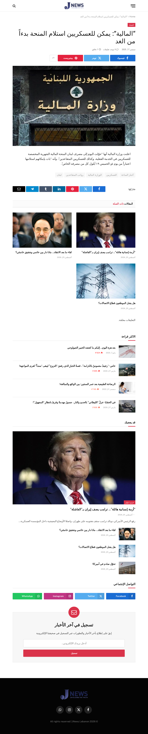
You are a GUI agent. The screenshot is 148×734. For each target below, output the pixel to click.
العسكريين (111, 175)
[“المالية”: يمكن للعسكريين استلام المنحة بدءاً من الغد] (74, 106)
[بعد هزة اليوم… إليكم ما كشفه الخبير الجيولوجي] (127, 351)
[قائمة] (133, 6)
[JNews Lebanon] (74, 6)
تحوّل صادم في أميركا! (104, 563)
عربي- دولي (129, 502)
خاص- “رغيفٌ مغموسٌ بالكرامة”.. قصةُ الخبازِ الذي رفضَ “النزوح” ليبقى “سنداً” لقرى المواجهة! (67, 365)
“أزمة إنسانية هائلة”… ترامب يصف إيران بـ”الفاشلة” (108, 252)
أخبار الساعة (127, 175)
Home (132, 16)
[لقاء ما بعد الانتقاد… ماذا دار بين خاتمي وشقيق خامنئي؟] (42, 230)
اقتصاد (131, 25)
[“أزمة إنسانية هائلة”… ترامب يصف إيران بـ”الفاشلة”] (105, 230)
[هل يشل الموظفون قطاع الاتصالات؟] (105, 281)
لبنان (59, 175)
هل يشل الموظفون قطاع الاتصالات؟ (116, 303)
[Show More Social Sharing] (53, 58)
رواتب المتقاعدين (74, 175)
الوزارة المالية (95, 175)
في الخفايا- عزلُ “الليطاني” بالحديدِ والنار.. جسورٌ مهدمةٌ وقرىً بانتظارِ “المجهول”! (74, 402)
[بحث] (14, 6)
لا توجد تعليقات (109, 49)
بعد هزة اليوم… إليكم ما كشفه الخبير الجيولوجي (91, 347)
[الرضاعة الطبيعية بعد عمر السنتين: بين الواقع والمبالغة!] (127, 388)
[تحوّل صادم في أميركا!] (127, 568)
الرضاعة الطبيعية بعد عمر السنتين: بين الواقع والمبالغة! (88, 384)
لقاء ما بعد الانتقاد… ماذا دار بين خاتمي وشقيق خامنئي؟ (44, 252)
